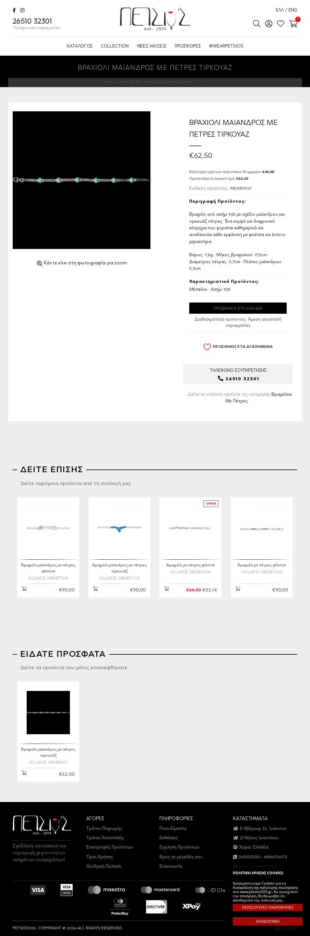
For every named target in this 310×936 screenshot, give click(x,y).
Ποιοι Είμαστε (173, 828)
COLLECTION (115, 46)
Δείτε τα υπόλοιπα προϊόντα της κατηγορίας (240, 397)
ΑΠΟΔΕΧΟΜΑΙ (267, 921)
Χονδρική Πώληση (103, 866)
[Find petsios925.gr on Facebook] (14, 11)
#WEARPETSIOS (226, 46)
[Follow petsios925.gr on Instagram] (22, 11)
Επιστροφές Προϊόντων (109, 847)
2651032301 (249, 857)
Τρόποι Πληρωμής (104, 828)
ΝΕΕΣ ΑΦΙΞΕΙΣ (151, 46)
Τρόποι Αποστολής (105, 838)
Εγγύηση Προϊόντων (179, 847)
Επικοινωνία (171, 866)
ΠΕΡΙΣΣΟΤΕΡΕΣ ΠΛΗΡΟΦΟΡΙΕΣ (268, 907)
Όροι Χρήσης (99, 857)
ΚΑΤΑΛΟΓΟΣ (79, 46)
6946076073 (275, 857)
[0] (291, 24)
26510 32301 (37, 24)
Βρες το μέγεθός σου (181, 857)
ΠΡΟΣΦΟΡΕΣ (188, 46)
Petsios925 (155, 19)
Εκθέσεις (169, 838)
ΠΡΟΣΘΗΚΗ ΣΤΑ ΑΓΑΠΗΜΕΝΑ (243, 347)
